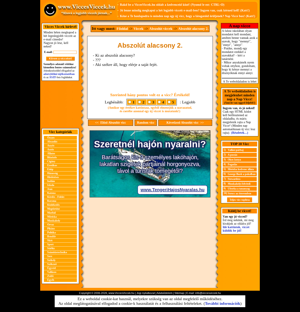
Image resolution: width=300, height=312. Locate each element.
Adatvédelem (164, 293)
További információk (222, 303)
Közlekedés (53, 204)
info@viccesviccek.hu (208, 293)
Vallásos (51, 272)
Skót (49, 240)
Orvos (50, 224)
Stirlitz (51, 248)
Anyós (50, 145)
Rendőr (51, 236)
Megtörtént (53, 208)
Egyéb (50, 279)
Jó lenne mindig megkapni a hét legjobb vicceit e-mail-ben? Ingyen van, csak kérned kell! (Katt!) (185, 10)
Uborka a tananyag (239, 188)
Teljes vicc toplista (240, 199)
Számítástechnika (57, 252)
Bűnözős (52, 157)
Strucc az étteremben (239, 193)
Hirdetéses (53, 177)
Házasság (52, 173)
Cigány (51, 161)
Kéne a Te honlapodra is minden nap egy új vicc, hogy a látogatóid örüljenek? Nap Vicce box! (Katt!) (187, 16)
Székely (51, 260)
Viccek (138, 29)
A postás (232, 154)
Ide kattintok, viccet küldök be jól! (236, 228)
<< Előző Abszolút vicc (110, 122)
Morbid (51, 212)
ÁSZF (52, 77)
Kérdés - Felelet (55, 196)
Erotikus (52, 165)
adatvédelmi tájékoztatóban (59, 74)
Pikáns (51, 228)
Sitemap (179, 293)
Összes (51, 137)
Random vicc (145, 122)
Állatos (51, 153)
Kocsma (51, 200)
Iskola (50, 185)
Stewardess (234, 178)
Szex (49, 256)
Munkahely (53, 220)
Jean (49, 189)
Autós (50, 149)
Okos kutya (234, 159)
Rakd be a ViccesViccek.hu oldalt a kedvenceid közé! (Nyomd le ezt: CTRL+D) (172, 4)
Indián (51, 181)
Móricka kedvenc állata (241, 169)
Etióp (50, 169)
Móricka (52, 216)
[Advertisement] (60, 104)
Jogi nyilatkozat (145, 293)
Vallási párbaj (236, 149)
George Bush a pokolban (242, 174)
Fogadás (232, 164)
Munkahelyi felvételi (239, 183)
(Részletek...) (239, 132)
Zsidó (50, 276)
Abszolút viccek (160, 29)
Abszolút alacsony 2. (193, 29)
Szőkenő (52, 264)
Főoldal (122, 29)
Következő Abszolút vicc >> (185, 122)
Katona (51, 193)
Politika (51, 232)
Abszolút (52, 141)
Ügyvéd (51, 268)
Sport (50, 244)
